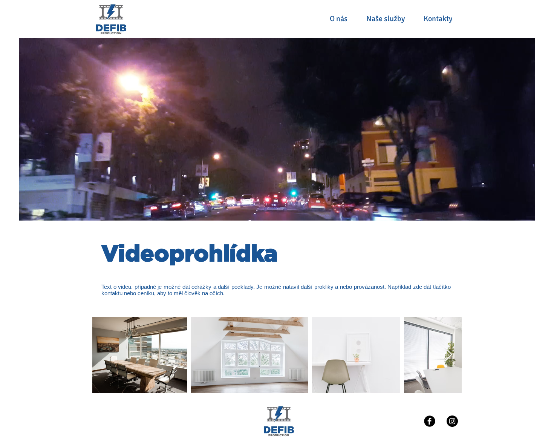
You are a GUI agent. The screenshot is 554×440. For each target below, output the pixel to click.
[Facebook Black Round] (429, 421)
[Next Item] (448, 355)
